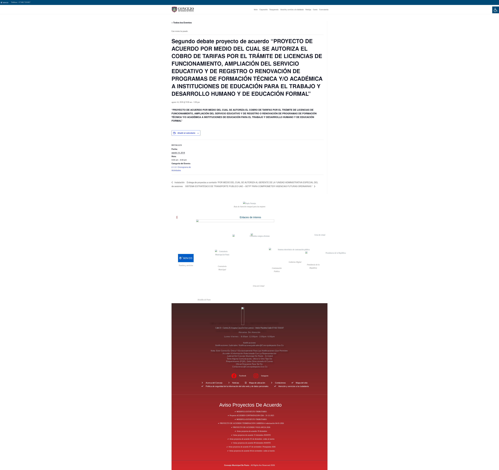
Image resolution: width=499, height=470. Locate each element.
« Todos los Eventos (182, 22)
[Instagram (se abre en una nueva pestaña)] (485, 2)
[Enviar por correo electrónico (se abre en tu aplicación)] (488, 2)
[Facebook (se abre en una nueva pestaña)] (482, 2)
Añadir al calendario (186, 133)
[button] (495, 9)
